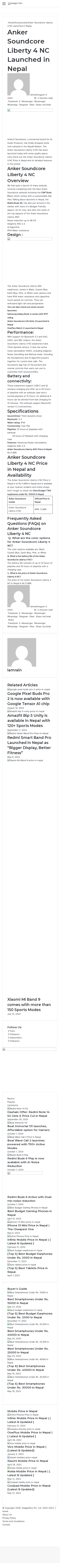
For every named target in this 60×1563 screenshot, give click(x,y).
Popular (11, 1102)
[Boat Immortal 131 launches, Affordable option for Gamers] (17, 1122)
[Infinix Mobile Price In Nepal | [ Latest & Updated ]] (22, 1236)
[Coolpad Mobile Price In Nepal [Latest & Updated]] (23, 1482)
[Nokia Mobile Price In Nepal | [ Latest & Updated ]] (21, 1468)
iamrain (33, 94)
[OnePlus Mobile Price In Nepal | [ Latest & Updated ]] (23, 1429)
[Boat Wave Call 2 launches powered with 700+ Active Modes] (24, 1137)
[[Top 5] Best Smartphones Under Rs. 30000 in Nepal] (30, 1380)
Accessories (21, 22)
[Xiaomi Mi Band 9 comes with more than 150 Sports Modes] (30, 760)
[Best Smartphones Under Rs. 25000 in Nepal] (30, 1345)
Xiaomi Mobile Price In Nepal (27, 1460)
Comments (12, 1105)
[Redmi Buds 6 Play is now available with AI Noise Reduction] (17, 1155)
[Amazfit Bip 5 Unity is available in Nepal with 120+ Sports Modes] (25, 711)
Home (10, 22)
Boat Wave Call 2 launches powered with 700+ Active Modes (26, 1144)
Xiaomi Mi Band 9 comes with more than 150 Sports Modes (29, 1004)
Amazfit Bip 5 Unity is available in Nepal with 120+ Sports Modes (28, 720)
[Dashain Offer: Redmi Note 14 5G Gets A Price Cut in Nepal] (17, 1108)
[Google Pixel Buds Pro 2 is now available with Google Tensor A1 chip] (28, 689)
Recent (10, 1098)
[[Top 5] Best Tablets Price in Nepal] (21, 1264)
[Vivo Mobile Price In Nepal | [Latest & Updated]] (21, 1443)
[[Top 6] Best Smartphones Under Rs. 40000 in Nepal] (30, 1362)
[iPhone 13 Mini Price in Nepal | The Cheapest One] (23, 1222)
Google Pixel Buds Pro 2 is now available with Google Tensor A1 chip (28, 698)
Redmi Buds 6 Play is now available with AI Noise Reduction (25, 1162)
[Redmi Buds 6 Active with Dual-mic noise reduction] (25, 1174)
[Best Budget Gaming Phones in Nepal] (27, 1207)
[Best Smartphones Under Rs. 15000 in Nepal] (30, 1295)
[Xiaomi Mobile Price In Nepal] (22, 1457)
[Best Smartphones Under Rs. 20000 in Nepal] (30, 1327)
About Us (7, 1514)
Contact (6, 1524)
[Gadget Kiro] (15, 3)
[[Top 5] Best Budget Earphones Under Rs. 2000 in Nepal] (24, 1250)
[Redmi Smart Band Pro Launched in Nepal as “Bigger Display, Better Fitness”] (27, 733)
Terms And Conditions (13, 1521)
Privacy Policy (9, 1518)
